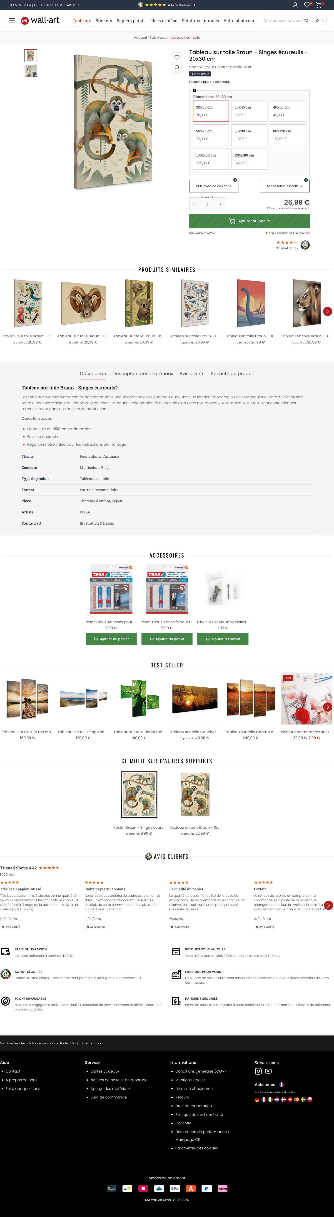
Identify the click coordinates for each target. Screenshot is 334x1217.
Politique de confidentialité (48, 1043)
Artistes (73, 5)
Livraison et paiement (194, 1088)
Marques (31, 5)
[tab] (93, 373)
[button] (112, 121)
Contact (13, 1071)
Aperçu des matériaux (110, 1088)
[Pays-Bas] (276, 1099)
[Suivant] (327, 311)
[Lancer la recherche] (306, 20)
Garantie (183, 1123)
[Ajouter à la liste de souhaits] (177, 57)
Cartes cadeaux (105, 1071)
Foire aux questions (23, 1088)
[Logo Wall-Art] (40, 20)
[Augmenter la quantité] (220, 204)
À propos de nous (21, 1080)
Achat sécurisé (28, 972)
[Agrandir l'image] (177, 67)
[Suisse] (290, 1099)
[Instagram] (258, 1071)
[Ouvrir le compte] (295, 5)
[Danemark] (283, 1099)
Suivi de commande (109, 1097)
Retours (182, 1097)
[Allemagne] (257, 1099)
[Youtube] (268, 1071)
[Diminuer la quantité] (193, 204)
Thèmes (15, 5)
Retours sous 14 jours (205, 949)
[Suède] (303, 1099)
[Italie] (270, 1099)
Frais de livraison (31, 949)
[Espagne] (296, 1099)
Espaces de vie (52, 5)
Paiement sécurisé (201, 998)
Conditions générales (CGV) (200, 1071)
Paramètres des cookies (196, 1148)
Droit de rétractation (87, 1043)
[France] (263, 1099)
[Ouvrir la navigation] (11, 20)
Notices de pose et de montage (119, 1080)
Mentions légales (12, 1043)
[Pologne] (309, 1099)
